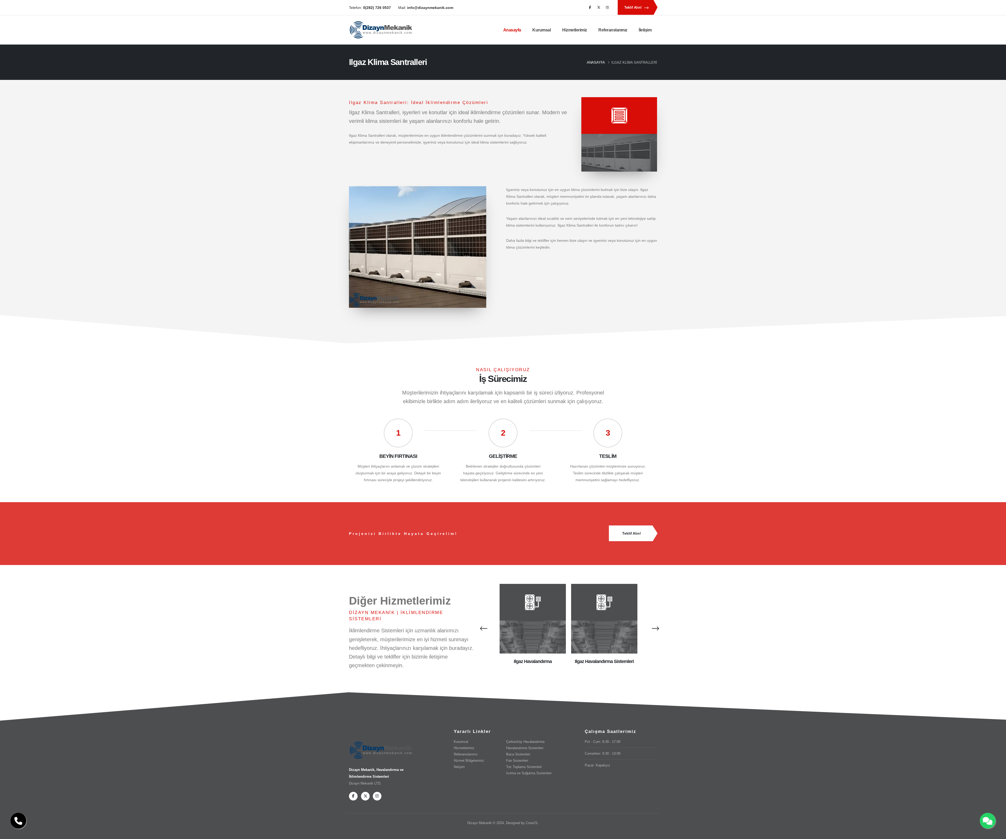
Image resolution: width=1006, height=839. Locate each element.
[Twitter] (598, 7)
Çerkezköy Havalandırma (525, 742)
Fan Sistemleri (517, 761)
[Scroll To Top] (996, 833)
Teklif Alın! (633, 7)
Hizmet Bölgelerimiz (469, 761)
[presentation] (482, 628)
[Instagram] (607, 7)
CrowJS (532, 823)
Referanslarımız (612, 30)
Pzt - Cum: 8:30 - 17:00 (602, 742)
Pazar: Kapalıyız (597, 765)
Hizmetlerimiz (574, 30)
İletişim (645, 30)
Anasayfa (512, 30)
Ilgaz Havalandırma (533, 661)
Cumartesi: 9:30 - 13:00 (602, 753)
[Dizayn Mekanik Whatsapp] (988, 821)
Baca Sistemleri (518, 754)
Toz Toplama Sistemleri (524, 767)
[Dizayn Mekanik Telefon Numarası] (18, 821)
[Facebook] (590, 7)
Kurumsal (541, 30)
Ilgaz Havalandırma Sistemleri (604, 661)
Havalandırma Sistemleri (524, 748)
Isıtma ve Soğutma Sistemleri (528, 773)
